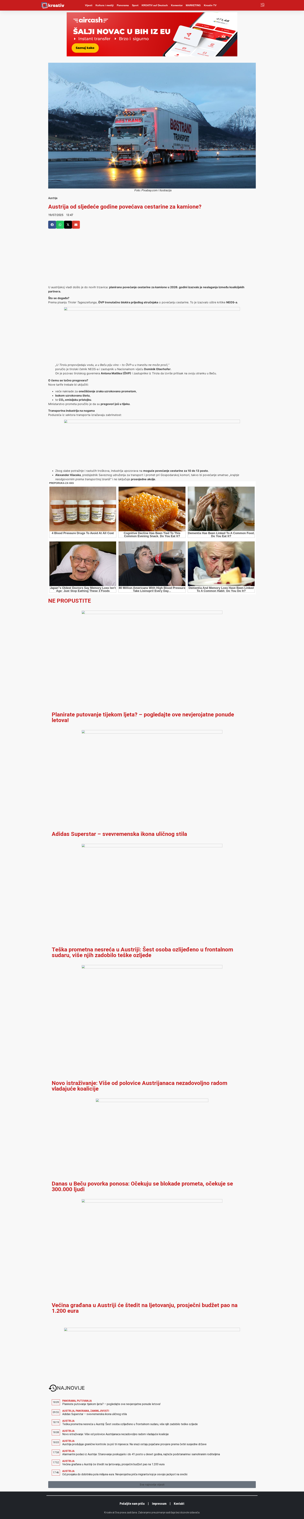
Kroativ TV (210, 5)
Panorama (123, 5)
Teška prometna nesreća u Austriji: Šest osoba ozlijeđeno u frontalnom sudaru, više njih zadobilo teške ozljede (142, 952)
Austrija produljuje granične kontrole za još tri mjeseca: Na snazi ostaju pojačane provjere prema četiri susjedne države (134, 1444)
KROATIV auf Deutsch (155, 5)
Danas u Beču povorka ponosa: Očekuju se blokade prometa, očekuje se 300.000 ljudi (142, 1186)
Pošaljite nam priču (132, 1503)
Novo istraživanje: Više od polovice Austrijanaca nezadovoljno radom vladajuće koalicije (139, 1086)
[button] (52, 225)
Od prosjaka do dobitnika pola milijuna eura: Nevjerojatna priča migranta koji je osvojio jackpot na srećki (124, 1474)
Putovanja (84, 1400)
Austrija (52, 198)
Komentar (177, 5)
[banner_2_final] (152, 309)
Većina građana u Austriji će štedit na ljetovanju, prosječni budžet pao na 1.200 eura (145, 1308)
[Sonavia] (152, 422)
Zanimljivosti (99, 1410)
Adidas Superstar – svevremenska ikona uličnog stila (119, 834)
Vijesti (88, 5)
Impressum (159, 1503)
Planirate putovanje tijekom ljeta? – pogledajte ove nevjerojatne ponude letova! (143, 717)
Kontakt (179, 1503)
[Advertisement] (152, 258)
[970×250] (152, 55)
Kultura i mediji (105, 5)
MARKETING (193, 5)
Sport (135, 5)
